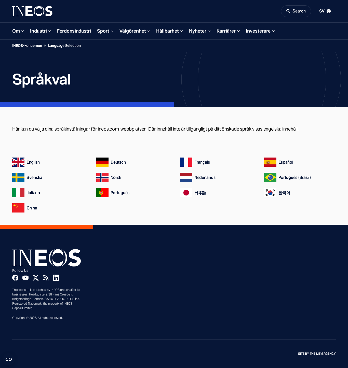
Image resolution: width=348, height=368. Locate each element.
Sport (103, 31)
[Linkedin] (56, 278)
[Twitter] (36, 278)
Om (16, 31)
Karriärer (226, 31)
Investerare (258, 31)
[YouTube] (25, 278)
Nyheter (197, 31)
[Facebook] (15, 278)
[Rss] (46, 278)
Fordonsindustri (74, 31)
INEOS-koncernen (27, 45)
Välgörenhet (132, 31)
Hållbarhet (167, 31)
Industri (38, 31)
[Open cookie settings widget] (9, 359)
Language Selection (64, 45)
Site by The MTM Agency (317, 354)
